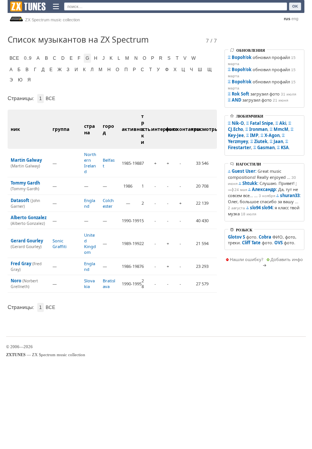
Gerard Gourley (27, 241)
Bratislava (109, 283)
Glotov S (236, 237)
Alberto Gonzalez (28, 217)
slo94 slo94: (262, 207)
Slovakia (89, 283)
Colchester (108, 203)
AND (236, 100)
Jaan (278, 141)
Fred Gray (21, 263)
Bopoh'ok (242, 57)
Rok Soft (240, 94)
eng (294, 18)
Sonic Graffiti (60, 243)
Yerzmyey (238, 141)
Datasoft (20, 200)
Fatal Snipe (261, 123)
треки (142, 129)
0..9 (28, 58)
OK (295, 6)
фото (172, 129)
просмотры (204, 129)
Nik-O (238, 123)
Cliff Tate (251, 242)
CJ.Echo (235, 129)
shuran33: (290, 195)
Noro (16, 280)
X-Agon (272, 135)
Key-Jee (236, 135)
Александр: (264, 189)
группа (61, 129)
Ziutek (260, 141)
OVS (278, 242)
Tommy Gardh (25, 183)
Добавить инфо (287, 259)
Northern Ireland (90, 162)
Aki (282, 123)
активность (136, 129)
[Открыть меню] (55, 6)
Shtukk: (250, 183)
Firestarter (239, 147)
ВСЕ (14, 58)
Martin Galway (26, 160)
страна (89, 129)
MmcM (281, 129)
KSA (285, 147)
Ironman (258, 129)
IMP (254, 135)
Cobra (265, 237)
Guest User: (244, 171)
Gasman (266, 147)
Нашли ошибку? (246, 259)
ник (15, 129)
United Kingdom (90, 243)
